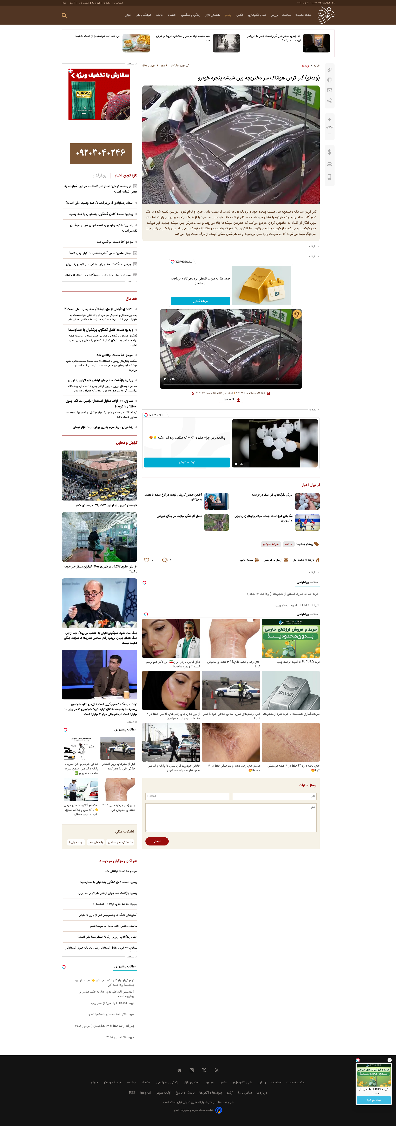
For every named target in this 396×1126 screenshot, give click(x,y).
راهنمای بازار (213, 15)
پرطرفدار (99, 175)
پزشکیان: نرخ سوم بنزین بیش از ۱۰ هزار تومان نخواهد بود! (105, 430)
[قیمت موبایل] (329, 178)
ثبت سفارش (187, 462)
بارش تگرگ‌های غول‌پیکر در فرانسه (272, 495)
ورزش (274, 15)
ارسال (157, 841)
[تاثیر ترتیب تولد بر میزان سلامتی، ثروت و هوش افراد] (226, 43)
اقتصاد (172, 15)
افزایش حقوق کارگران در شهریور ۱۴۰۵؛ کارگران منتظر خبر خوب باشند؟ (100, 569)
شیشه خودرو (271, 544)
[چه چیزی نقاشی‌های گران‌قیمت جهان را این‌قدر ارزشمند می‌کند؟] (316, 43)
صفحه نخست (303, 15)
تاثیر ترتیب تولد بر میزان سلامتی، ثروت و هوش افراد (183, 38)
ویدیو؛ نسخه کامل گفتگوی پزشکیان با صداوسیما (100, 214)
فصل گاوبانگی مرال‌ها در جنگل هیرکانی (179, 516)
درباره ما (96, 3)
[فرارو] (326, 15)
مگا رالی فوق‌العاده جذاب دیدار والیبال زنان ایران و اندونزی (263, 518)
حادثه (288, 544)
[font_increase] (329, 120)
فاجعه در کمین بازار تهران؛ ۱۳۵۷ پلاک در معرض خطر (106, 505)
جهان (128, 15)
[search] (64, 15)
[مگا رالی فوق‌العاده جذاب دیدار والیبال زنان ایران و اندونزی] (307, 522)
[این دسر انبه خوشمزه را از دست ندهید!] (136, 43)
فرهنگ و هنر (144, 15)
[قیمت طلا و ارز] (329, 153)
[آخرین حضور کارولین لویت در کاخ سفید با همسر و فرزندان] (216, 501)
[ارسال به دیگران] (329, 90)
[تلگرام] (179, 1070)
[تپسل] (173, 262)
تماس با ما (84, 3)
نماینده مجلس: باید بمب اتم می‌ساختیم (113, 926)
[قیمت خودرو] (329, 165)
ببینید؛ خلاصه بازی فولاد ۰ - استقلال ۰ (115, 904)
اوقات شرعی (163, 1092)
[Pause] (235, 464)
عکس (240, 15)
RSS (64, 3)
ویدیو (228, 15)
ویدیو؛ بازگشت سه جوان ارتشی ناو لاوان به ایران (98, 264)
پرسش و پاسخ (185, 1092)
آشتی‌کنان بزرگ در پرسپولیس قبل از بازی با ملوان (108, 915)
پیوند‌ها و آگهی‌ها (210, 1092)
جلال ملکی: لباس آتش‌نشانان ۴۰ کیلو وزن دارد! (100, 253)
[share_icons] (329, 100)
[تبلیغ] (101, 153)
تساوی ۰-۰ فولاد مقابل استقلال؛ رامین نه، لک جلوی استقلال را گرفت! (101, 403)
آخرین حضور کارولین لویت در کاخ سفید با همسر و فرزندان (173, 497)
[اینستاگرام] (191, 1070)
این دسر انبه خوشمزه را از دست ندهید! (97, 36)
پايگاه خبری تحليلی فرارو (190, 1102)
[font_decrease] (329, 134)
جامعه (160, 15)
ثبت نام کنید (374, 1100)
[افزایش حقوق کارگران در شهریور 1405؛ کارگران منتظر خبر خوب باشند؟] (99, 537)
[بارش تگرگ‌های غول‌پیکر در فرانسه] (307, 501)
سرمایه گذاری (200, 301)
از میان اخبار (311, 485)
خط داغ (131, 299)
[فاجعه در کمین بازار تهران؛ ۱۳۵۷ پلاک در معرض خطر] (99, 475)
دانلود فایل (229, 399)
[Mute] (241, 464)
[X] (204, 1070)
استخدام (118, 3)
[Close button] (390, 1060)
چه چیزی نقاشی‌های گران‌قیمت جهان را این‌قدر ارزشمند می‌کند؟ (274, 38)
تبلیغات (107, 3)
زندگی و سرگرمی (191, 15)
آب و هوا (145, 1092)
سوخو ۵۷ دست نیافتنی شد (115, 242)
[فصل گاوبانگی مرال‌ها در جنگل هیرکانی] (216, 522)
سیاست (286, 15)
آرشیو (72, 3)
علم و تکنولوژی (257, 15)
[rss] (216, 1070)
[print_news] (329, 80)
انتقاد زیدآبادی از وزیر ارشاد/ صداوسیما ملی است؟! (99, 203)
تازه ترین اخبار (126, 175)
